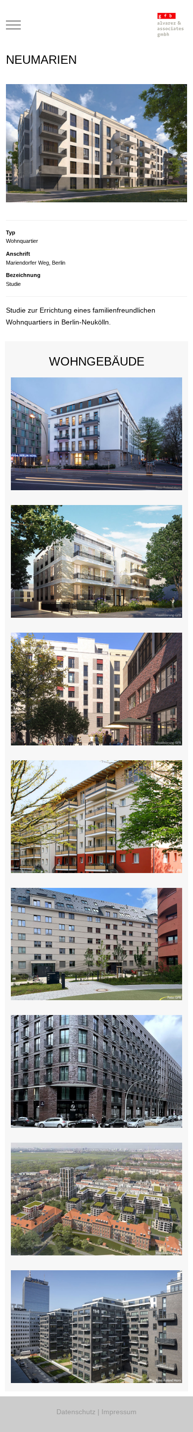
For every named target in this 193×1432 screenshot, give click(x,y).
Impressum (119, 1412)
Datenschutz (76, 1412)
